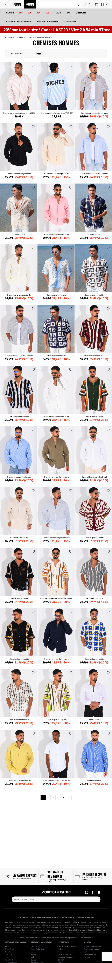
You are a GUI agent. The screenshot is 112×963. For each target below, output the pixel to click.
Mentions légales (90, 954)
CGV (85, 952)
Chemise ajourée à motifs (94, 295)
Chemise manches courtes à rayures (94, 113)
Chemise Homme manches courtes (56, 780)
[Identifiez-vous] (85, 4)
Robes (33, 954)
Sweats (33, 960)
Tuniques (34, 952)
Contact (87, 957)
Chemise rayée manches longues (19, 477)
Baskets (60, 949)
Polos (7, 957)
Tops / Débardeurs (38, 949)
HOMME (30, 4)
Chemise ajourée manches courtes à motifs (56, 598)
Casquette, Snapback (65, 957)
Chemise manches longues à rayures (56, 537)
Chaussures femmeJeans (66, 946)
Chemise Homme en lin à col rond (56, 477)
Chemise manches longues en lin (19, 174)
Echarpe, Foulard (64, 954)
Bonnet (60, 952)
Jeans (7, 946)
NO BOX (60, 960)
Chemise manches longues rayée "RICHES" (19, 113)
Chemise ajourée (19, 234)
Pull (32, 957)
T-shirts (8, 952)
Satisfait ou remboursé (92, 946)
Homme (19, 37)
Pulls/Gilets (9, 960)
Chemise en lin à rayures (94, 598)
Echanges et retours (91, 949)
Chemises (8, 954)
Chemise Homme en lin (19, 537)
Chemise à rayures (94, 780)
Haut (29, 37)
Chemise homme (94, 720)
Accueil (8, 37)
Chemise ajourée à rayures (56, 295)
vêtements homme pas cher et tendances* (91, 933)
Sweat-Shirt (9, 949)
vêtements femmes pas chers (65, 937)
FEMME (17, 4)
